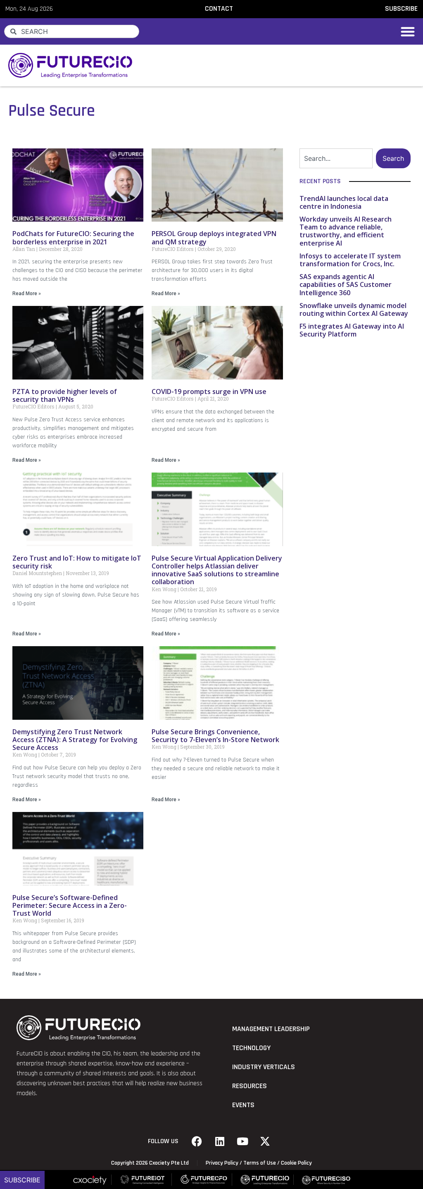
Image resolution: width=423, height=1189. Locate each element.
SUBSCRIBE (401, 8)
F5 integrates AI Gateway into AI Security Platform (351, 330)
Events (243, 1105)
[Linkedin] (219, 1141)
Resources (249, 1086)
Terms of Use (259, 1163)
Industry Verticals (263, 1067)
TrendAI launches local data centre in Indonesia (343, 202)
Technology (251, 1048)
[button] (408, 31)
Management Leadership (271, 1029)
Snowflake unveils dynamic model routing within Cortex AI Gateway (353, 309)
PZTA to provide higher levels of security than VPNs (64, 395)
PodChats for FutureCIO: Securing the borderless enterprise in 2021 (73, 237)
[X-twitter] (265, 1141)
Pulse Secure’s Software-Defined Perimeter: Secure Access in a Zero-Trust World (69, 905)
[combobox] (71, 31)
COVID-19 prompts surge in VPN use (209, 391)
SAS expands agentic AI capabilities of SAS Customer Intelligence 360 (345, 284)
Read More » (26, 293)
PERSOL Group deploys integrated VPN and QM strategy (214, 237)
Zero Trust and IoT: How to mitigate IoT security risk (76, 562)
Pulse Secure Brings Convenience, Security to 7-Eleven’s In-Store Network (215, 735)
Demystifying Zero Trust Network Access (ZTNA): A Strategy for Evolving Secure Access (74, 739)
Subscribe (22, 1180)
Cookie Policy (296, 1163)
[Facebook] (197, 1141)
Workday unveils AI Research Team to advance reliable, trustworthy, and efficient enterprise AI (345, 231)
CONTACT (219, 8)
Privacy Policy (222, 1163)
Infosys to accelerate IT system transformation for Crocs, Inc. (350, 259)
